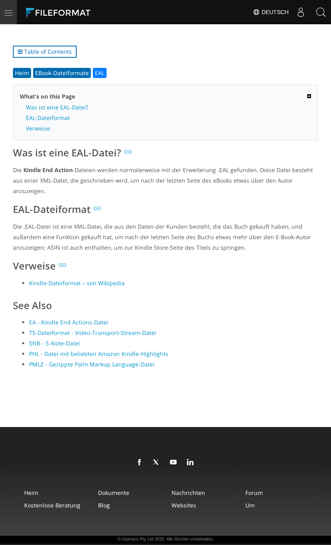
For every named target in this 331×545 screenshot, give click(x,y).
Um (250, 505)
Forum (254, 493)
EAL (100, 73)
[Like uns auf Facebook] (141, 462)
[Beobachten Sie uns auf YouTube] (175, 462)
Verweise (38, 128)
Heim (22, 73)
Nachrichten (188, 493)
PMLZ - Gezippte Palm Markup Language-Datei (92, 364)
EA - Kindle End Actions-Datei (68, 322)
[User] (301, 12)
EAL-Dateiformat (48, 118)
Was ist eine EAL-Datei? (57, 107)
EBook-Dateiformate (62, 73)
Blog (104, 505)
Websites (184, 505)
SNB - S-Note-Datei (54, 343)
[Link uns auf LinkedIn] (191, 462)
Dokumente (113, 493)
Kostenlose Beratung (52, 505)
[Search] (321, 12)
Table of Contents (47, 51)
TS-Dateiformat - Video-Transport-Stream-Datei (92, 333)
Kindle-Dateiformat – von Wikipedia (77, 283)
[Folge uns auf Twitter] (158, 462)
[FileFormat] (77, 12)
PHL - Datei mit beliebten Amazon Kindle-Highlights (98, 354)
